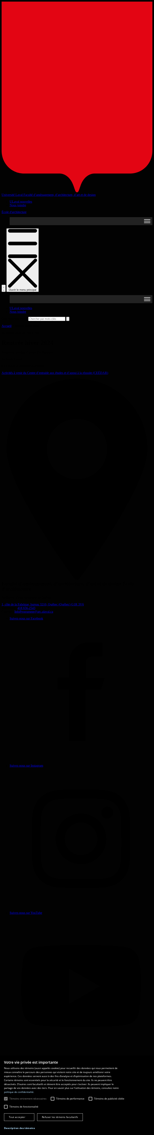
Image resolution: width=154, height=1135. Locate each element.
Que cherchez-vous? (14, 318)
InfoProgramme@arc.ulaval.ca (33, 611)
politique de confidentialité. (19, 1092)
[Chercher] (4, 288)
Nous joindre (18, 205)
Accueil (6, 326)
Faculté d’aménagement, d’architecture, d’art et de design (59, 194)
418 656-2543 (26, 608)
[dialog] (77, 1095)
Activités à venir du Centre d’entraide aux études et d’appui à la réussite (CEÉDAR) (55, 373)
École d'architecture (14, 212)
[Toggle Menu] (147, 221)
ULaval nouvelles (21, 201)
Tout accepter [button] (17, 1117)
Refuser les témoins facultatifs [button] (60, 1117)
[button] (19, 1128)
